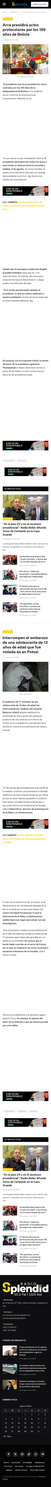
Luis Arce (22, 461)
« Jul (4, 1436)
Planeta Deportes (35, 1466)
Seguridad (40, 1462)
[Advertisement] (25, 130)
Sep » (9, 1436)
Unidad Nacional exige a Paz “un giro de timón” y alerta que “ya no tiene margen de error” (33, 559)
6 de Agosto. (9, 461)
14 (19, 1423)
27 (12, 1431)
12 (6, 1423)
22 (25, 1427)
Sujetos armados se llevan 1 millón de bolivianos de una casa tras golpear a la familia (24, 838)
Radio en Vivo (39, 4)
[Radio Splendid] (19, 4)
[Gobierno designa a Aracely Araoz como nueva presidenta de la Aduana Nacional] (10, 1385)
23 (32, 1427)
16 (32, 1423)
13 (12, 1423)
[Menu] (4, 4)
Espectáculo (21, 1470)
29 (25, 1431)
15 (25, 1423)
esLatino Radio (37, 1470)
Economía (27, 1462)
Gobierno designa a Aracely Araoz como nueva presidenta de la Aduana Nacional (32, 1384)
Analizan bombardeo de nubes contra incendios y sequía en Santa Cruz (23, 206)
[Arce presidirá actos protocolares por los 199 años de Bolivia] (25, 59)
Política (8, 1466)
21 (19, 1427)
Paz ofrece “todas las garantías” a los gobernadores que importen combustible (33, 574)
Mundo (9, 1470)
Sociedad (16, 1462)
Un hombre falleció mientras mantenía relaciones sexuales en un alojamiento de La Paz (32, 1368)
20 (12, 1427)
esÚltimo (8, 19)
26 (6, 1431)
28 (19, 1431)
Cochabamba (9, 1111)
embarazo (22, 1111)
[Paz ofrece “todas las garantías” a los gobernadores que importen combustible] (10, 575)
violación (33, 1111)
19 (6, 1427)
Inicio (6, 1462)
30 (32, 1431)
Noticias (19, 1466)
